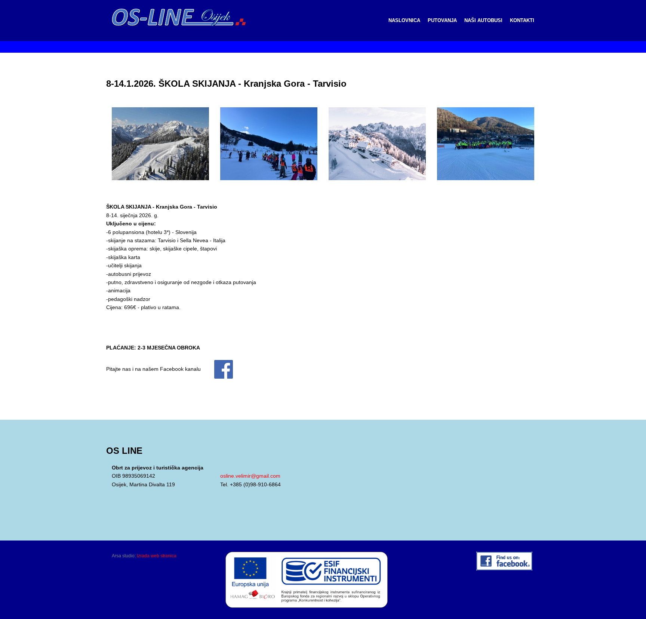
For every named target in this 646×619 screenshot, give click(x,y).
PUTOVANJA (442, 20)
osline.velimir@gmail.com (250, 476)
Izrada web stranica (156, 555)
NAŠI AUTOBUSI (483, 20)
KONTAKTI (522, 20)
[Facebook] (217, 369)
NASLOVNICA (404, 20)
